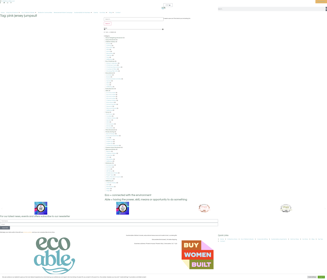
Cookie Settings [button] (312, 277)
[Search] (326, 9)
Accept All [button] (321, 277)
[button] (13, 12)
